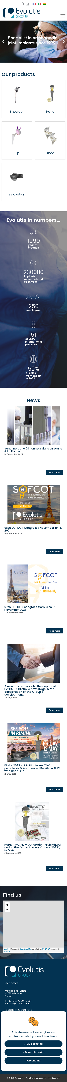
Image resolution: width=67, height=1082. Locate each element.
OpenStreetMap (26, 949)
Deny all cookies (34, 1052)
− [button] (7, 909)
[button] (3, 41)
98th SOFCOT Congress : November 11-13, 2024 (33, 529)
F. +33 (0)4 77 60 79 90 (17, 1003)
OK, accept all (34, 1043)
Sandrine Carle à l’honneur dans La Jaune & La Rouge (33, 450)
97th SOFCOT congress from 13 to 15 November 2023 (29, 608)
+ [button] (7, 905)
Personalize (33, 1060)
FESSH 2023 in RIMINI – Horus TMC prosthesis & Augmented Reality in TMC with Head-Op (32, 768)
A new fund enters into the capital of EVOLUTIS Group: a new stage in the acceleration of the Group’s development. (30, 690)
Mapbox (7, 951)
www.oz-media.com (49, 1078)
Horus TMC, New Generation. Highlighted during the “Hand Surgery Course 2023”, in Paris (32, 847)
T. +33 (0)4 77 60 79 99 (18, 1000)
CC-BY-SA (46, 949)
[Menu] (62, 15)
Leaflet (6, 949)
